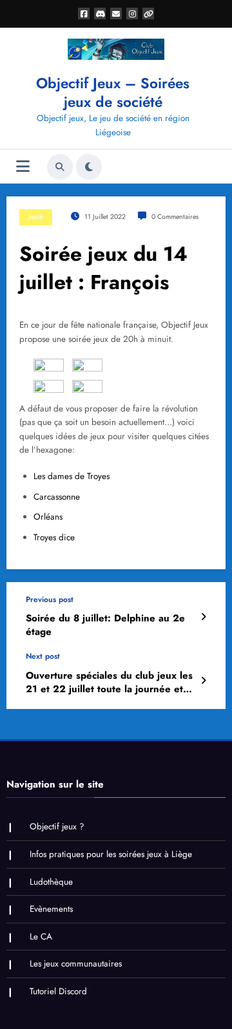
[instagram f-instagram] (132, 13)
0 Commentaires (174, 217)
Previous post (49, 599)
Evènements (51, 909)
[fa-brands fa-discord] (100, 13)
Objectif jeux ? (57, 826)
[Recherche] (60, 166)
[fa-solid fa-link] (148, 13)
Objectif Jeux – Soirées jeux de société (112, 92)
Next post (43, 656)
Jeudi (35, 217)
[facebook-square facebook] (84, 13)
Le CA (41, 936)
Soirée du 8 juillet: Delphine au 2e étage (105, 625)
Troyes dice (54, 537)
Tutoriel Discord (58, 991)
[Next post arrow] (203, 680)
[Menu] (22, 166)
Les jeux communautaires (76, 964)
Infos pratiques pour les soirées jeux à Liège (111, 854)
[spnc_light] (89, 167)
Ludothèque (51, 882)
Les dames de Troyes (72, 476)
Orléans (48, 517)
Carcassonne (57, 497)
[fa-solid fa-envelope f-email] (116, 13)
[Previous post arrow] (203, 617)
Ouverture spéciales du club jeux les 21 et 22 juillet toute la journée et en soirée (109, 683)
